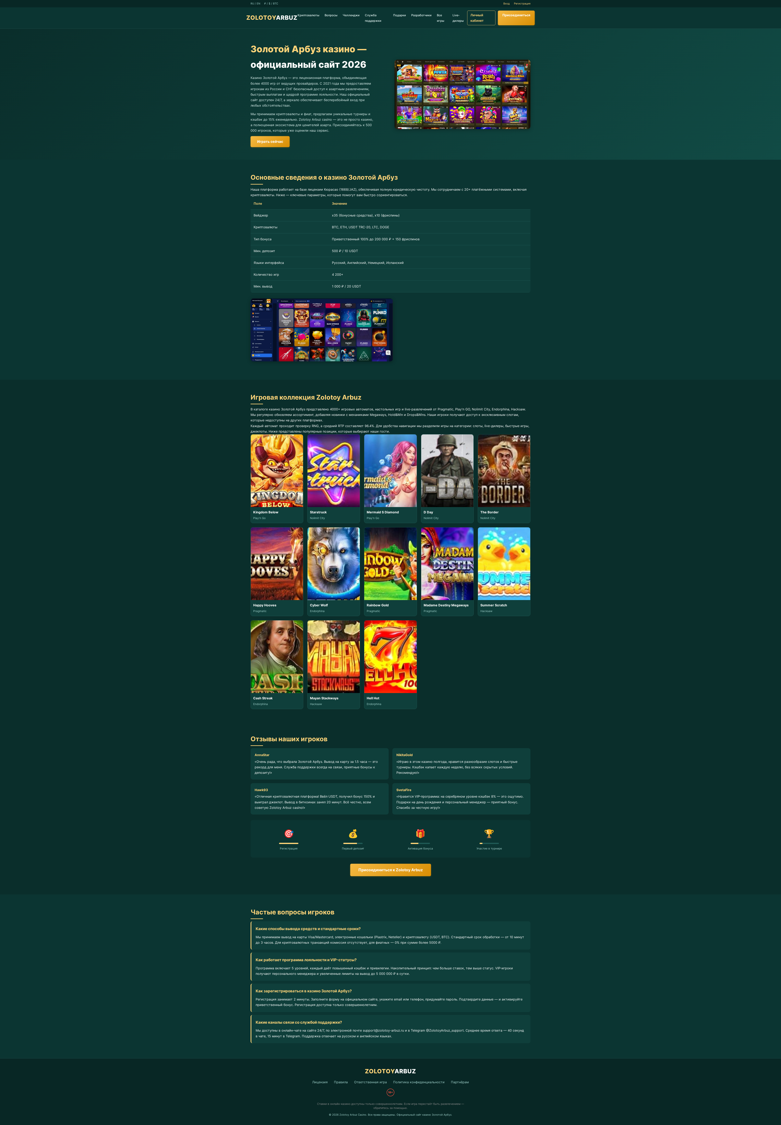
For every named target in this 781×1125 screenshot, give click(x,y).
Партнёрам (460, 1082)
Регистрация (522, 3)
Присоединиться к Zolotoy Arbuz (390, 869)
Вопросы (331, 15)
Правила (341, 1082)
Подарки (399, 15)
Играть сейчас (270, 141)
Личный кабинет (477, 18)
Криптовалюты (308, 15)
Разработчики (421, 15)
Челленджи (351, 15)
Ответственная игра (370, 1082)
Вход (506, 3)
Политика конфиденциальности (419, 1082)
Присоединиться (516, 15)
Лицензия (320, 1082)
